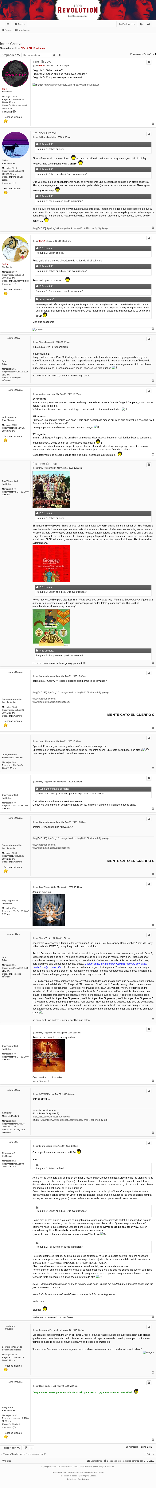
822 (14, 1121)
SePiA (29, 48)
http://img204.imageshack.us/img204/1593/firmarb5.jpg (75, 692)
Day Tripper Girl (10, 481)
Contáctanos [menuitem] (96, 1461)
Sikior (5, 160)
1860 (14, 707)
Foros (21, 24)
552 (14, 1161)
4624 (14, 1354)
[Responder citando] (148, 62)
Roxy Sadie (7, 1407)
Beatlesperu (39, 48)
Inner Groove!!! (41, 1081)
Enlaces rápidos (8, 24)
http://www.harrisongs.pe (86, 84)
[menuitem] (141, 24)
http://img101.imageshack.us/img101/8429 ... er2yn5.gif (74, 228)
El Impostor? (8, 1153)
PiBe (23, 48)
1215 (14, 168)
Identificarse (23, 30)
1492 (14, 1415)
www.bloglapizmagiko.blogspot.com (51, 702)
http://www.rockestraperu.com (54, 1116)
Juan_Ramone (9, 754)
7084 (14, 96)
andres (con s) (9, 417)
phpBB (70, 1472)
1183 (14, 425)
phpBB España (89, 1476)
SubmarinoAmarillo (11, 699)
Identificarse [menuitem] (149, 24)
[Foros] (2, 1)
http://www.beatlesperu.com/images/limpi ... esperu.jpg (74, 1120)
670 (14, 489)
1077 (14, 272)
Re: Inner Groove (45, 133)
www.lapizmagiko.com (44, 698)
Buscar (8, 30)
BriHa (17, 48)
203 (14, 762)
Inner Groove (11, 43)
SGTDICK (7, 1113)
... (34, 1090)
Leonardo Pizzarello (12, 1347)
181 (14, 369)
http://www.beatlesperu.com (58, 84)
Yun (4, 361)
